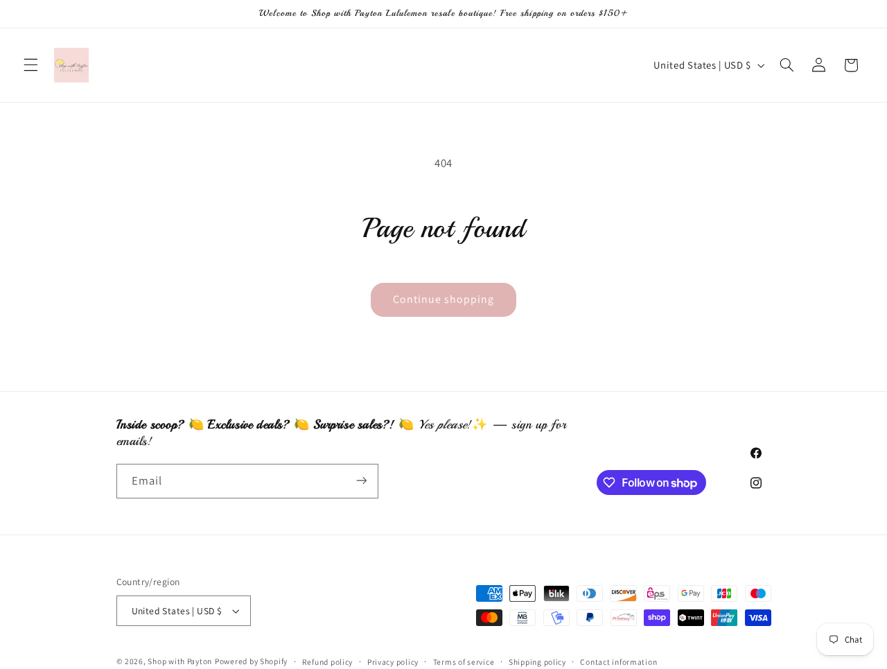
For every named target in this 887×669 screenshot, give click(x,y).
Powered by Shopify (251, 661)
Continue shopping (444, 299)
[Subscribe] (361, 481)
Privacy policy (393, 662)
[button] (30, 65)
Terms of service (464, 662)
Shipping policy (537, 662)
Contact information (618, 662)
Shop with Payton (180, 661)
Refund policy (327, 662)
